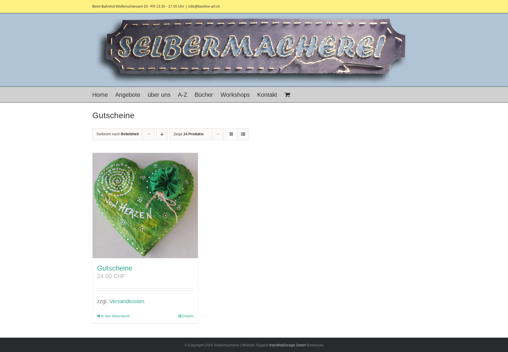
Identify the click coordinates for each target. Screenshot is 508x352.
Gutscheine (114, 268)
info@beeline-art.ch (204, 6)
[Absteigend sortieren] (162, 134)
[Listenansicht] (243, 134)
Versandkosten (126, 301)
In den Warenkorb (115, 316)
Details (187, 316)
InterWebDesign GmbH (287, 345)
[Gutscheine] (145, 205)
